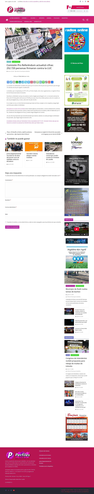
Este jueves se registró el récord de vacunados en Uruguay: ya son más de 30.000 (47, 133)
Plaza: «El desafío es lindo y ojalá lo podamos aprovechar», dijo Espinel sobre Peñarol (19, 133)
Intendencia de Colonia (45, 458)
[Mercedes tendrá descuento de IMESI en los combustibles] (69, 394)
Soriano (24, 18)
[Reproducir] (66, 234)
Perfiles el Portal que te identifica (23, 71)
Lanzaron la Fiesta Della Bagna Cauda (32, 1)
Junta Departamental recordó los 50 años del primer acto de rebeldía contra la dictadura (14, 157)
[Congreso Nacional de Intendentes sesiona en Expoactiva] (69, 385)
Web (6, 214)
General (49, 18)
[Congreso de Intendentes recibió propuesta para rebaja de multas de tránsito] (76, 346)
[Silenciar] (84, 234)
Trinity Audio (21, 76)
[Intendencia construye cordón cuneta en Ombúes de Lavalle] (53, 143)
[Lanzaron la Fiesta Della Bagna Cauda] (69, 330)
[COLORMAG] (18, 451)
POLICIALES (56, 18)
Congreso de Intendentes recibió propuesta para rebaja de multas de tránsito (76, 362)
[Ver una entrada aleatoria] (87, 20)
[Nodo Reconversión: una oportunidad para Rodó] (69, 322)
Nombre (8, 200)
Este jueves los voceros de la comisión (16, 108)
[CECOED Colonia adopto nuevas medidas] (33, 143)
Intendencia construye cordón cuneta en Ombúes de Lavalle (52, 156)
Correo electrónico (11, 207)
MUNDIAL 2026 (28, 21)
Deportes (41, 18)
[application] (76, 229)
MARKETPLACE (37, 21)
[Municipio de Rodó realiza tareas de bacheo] (76, 277)
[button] (27, 18)
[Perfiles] (7, 20)
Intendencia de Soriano (45, 455)
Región (67, 355)
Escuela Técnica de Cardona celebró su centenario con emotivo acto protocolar (81, 312)
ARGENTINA (65, 18)
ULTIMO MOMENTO (15, 18)
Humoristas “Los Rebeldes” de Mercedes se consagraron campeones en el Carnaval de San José (81, 404)
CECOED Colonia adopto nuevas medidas (32, 155)
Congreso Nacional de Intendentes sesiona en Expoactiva (81, 384)
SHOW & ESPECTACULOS (16, 21)
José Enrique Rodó (70, 285)
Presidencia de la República (46, 466)
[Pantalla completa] (87, 234)
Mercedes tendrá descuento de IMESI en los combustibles (80, 393)
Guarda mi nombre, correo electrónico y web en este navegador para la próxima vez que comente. (34, 222)
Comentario (9, 180)
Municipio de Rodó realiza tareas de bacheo (76, 290)
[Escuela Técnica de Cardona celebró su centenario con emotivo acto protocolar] (69, 313)
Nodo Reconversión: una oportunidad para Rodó (81, 321)
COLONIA (33, 18)
